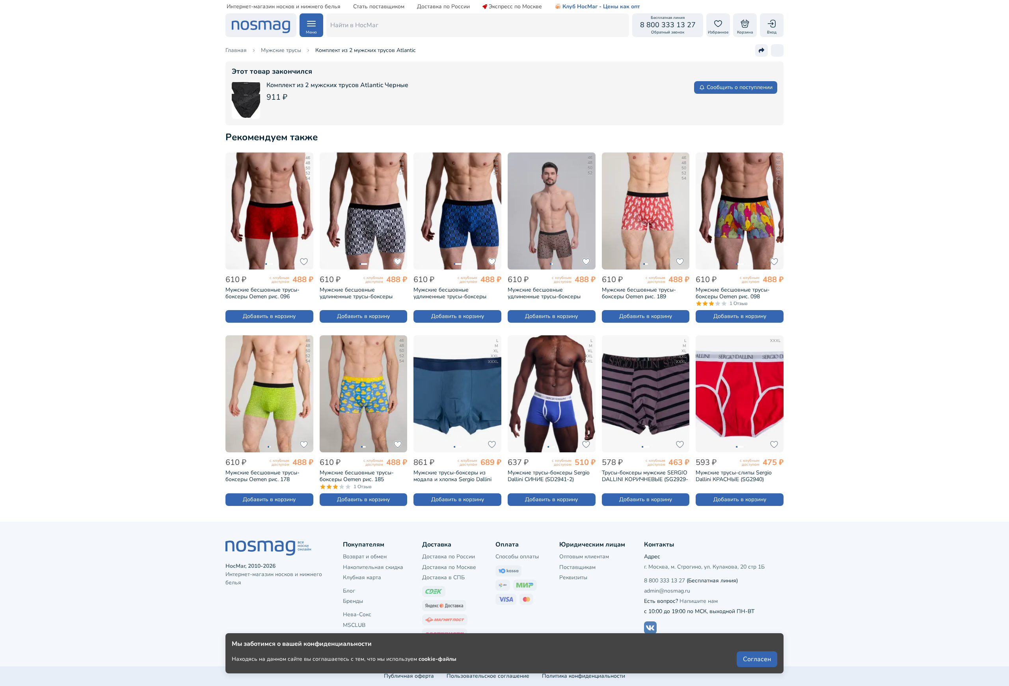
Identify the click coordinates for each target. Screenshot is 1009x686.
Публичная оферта (409, 676)
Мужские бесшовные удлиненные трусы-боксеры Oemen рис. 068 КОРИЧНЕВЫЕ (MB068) (548, 293)
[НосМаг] (260, 25)
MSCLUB (354, 625)
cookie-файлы (437, 659)
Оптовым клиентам (584, 556)
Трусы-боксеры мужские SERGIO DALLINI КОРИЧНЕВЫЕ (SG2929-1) (645, 476)
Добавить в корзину (269, 316)
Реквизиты (573, 577)
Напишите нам (698, 601)
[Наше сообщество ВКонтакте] (650, 627)
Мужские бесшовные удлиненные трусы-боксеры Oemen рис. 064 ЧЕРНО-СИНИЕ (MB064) (454, 293)
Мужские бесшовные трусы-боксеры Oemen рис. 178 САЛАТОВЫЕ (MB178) (262, 476)
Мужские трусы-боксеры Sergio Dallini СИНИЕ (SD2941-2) (549, 476)
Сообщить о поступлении (740, 87)
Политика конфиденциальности (583, 676)
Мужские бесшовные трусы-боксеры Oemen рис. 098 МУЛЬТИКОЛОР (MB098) (733, 293)
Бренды (353, 601)
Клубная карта (362, 577)
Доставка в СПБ (443, 577)
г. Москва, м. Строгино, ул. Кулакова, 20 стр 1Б (704, 567)
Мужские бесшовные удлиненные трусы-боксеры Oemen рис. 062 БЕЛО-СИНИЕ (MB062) (359, 293)
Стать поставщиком (378, 6)
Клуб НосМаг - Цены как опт (601, 6)
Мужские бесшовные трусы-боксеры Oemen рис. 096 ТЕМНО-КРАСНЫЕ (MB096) (262, 293)
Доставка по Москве (449, 567)
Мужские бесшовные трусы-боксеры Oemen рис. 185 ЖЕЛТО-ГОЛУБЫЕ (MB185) (357, 476)
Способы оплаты (517, 556)
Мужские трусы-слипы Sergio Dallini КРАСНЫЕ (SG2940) (734, 476)
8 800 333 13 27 (664, 580)
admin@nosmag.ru (667, 591)
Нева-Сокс (357, 614)
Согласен (757, 659)
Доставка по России (443, 6)
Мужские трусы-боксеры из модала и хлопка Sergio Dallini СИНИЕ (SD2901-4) (452, 476)
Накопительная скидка (373, 567)
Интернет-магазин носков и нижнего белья (284, 6)
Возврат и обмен (365, 556)
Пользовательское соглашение (488, 676)
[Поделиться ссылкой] (761, 50)
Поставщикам (577, 567)
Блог (349, 591)
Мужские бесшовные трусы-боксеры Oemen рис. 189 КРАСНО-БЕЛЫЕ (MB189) (639, 293)
